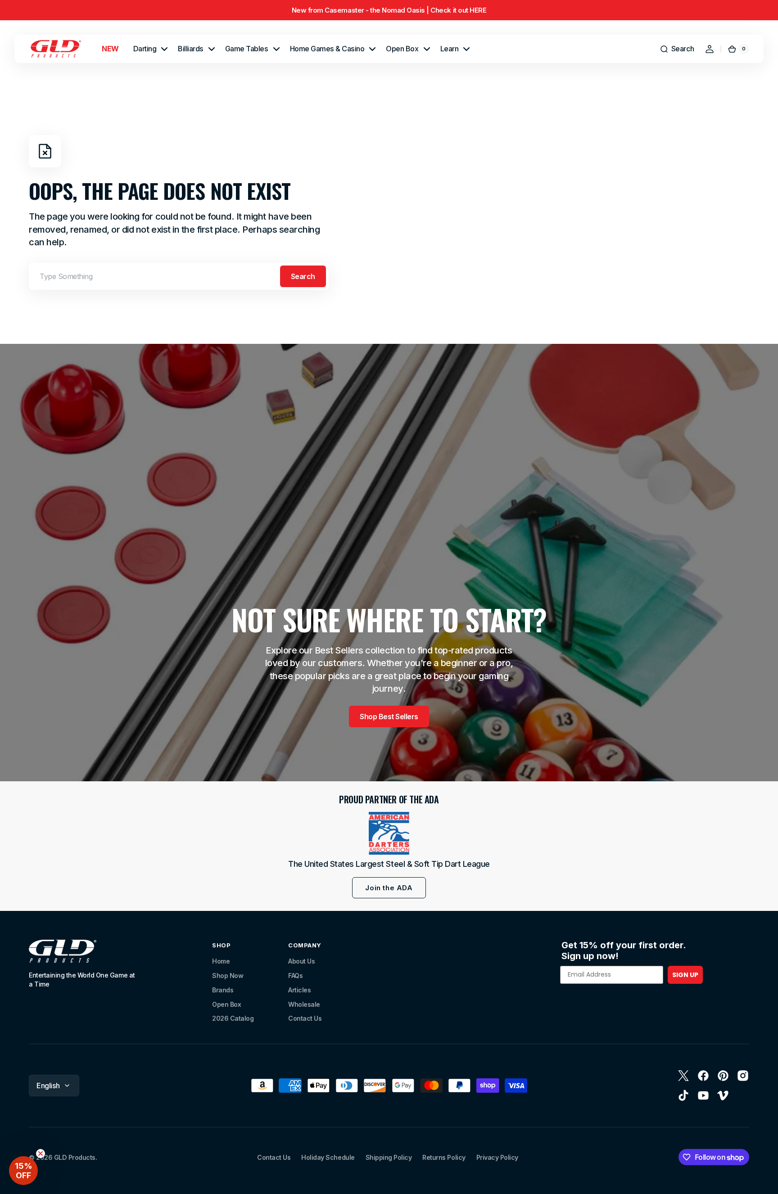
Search (303, 276)
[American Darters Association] (389, 833)
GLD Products (74, 1157)
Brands (222, 990)
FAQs (295, 975)
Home (221, 961)
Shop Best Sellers (389, 716)
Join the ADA (388, 887)
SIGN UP (685, 974)
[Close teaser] (40, 1153)
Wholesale (304, 1004)
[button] (677, 49)
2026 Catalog (232, 1018)
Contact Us (304, 1018)
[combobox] (179, 276)
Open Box (226, 1004)
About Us (301, 961)
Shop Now (227, 975)
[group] (389, 10)
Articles (299, 990)
